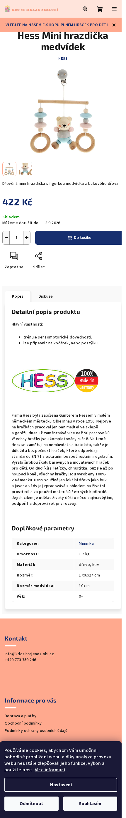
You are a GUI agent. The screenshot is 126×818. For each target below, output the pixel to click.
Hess (63, 58)
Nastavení (61, 785)
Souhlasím (90, 803)
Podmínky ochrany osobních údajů (36, 731)
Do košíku (82, 238)
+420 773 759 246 (20, 660)
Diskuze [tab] (46, 296)
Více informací (50, 770)
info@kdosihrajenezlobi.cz (29, 654)
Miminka (86, 544)
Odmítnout (31, 803)
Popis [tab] (17, 296)
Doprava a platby (20, 716)
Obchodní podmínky (23, 723)
